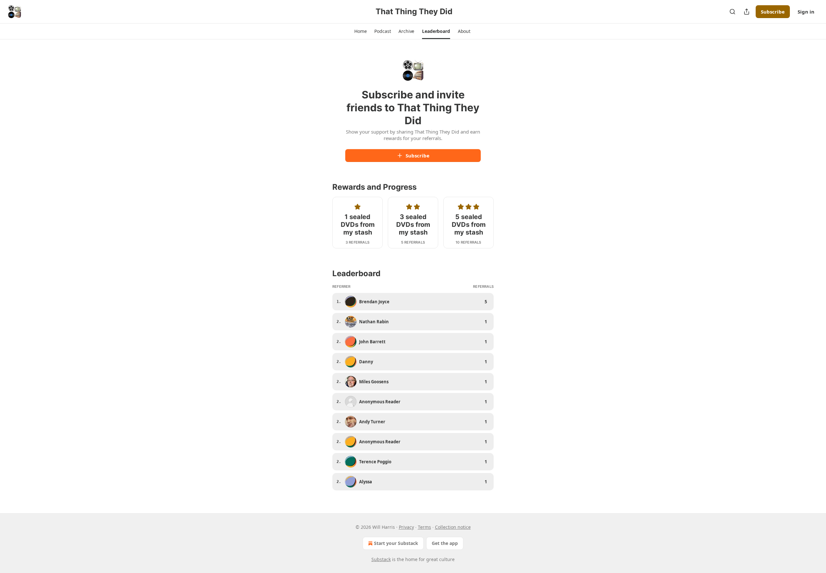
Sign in (806, 11)
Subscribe (773, 11)
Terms (424, 527)
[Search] (732, 11)
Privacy (406, 527)
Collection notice (453, 527)
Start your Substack (396, 543)
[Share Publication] (746, 11)
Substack (381, 559)
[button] (360, 31)
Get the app (445, 543)
